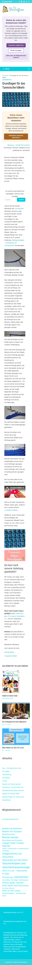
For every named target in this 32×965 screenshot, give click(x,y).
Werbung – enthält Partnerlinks (18, 145)
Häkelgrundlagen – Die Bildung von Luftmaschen (14, 242)
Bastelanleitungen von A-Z (13, 912)
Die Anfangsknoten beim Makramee (14, 722)
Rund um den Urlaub (11, 891)
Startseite (5, 75)
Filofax (4, 848)
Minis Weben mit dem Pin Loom (13, 748)
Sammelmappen (8, 893)
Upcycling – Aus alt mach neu (12, 787)
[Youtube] (21, 1)
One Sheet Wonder (8, 888)
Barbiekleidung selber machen (13, 790)
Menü (7, 69)
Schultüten (6, 778)
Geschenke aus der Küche (15, 860)
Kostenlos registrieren (16, 45)
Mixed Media (7, 885)
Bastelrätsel (6, 800)
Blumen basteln (10, 837)
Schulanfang (6, 774)
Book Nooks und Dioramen (12, 840)
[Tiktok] (29, 1)
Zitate (4, 896)
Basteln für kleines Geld (10, 794)
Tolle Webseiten (20, 893)
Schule (4, 781)
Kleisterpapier (23, 880)
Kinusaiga (5, 771)
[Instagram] (27, 1)
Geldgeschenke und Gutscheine (12, 855)
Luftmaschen (19, 208)
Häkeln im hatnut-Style (9, 696)
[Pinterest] (24, 1)
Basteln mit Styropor (12, 831)
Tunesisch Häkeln (11, 510)
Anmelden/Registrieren (10, 819)
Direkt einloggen (16, 50)
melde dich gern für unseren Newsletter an (14, 616)
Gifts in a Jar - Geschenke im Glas (14, 872)
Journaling (6, 880)
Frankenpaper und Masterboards (18, 848)
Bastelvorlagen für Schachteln (13, 797)
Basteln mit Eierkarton (12, 828)
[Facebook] (19, 1)
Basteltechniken (8, 834)
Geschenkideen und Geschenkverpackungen (16, 865)
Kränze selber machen (13, 882)
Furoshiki (5, 851)
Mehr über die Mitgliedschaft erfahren (16, 56)
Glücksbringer (7, 877)
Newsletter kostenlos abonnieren (16, 136)
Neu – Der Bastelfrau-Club (11, 768)
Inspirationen (21, 877)
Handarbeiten (6, 79)
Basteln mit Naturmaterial (11, 784)
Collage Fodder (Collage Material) (13, 844)
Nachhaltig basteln (21, 886)
